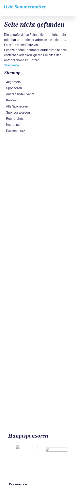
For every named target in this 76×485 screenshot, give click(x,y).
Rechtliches (15, 118)
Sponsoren (14, 88)
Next (67, 432)
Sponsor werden (18, 112)
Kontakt (12, 100)
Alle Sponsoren (17, 106)
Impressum (14, 124)
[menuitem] (38, 82)
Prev (61, 432)
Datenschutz (15, 130)
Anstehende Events (20, 94)
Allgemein (13, 82)
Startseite (11, 65)
